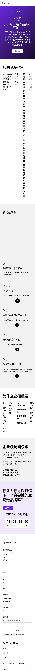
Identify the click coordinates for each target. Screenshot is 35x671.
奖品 (4, 563)
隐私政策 (20, 634)
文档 (4, 582)
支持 (4, 585)
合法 (4, 611)
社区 (4, 588)
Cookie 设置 (6, 657)
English (5, 669)
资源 (4, 566)
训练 (4, 579)
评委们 (5, 560)
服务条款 (5, 653)
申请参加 (17, 51)
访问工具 (5, 576)
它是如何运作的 (7, 554)
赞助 (4, 604)
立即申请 (7, 508)
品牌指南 (5, 607)
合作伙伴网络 (7, 601)
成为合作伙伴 (7, 598)
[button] (32, 3)
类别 (4, 557)
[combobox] (6, 669)
